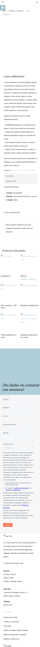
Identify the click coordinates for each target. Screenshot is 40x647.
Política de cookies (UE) (11, 639)
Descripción (9, 176)
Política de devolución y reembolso (15, 634)
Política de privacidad (11, 617)
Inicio (4, 11)
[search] (25, 2)
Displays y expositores (16, 11)
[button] (37, 2)
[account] (29, 2)
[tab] (20, 176)
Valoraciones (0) (11, 181)
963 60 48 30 (8, 605)
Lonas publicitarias (30, 170)
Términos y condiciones (11, 622)
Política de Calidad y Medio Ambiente (16, 630)
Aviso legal (7, 626)
